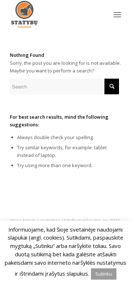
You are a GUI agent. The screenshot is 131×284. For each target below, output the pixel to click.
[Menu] (117, 14)
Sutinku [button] (103, 274)
